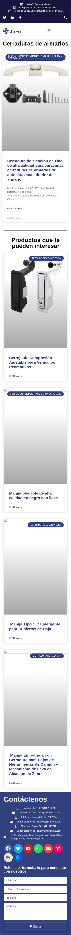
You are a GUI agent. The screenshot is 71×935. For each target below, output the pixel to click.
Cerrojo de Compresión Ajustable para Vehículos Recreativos (32, 362)
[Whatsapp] (38, 848)
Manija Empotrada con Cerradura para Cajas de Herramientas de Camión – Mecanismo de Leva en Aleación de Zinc (33, 764)
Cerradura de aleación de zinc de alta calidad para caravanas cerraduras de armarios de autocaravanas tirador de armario (35, 170)
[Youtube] (28, 848)
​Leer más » (15, 376)
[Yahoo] (58, 848)
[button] (65, 17)
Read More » (14, 208)
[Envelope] (48, 848)
